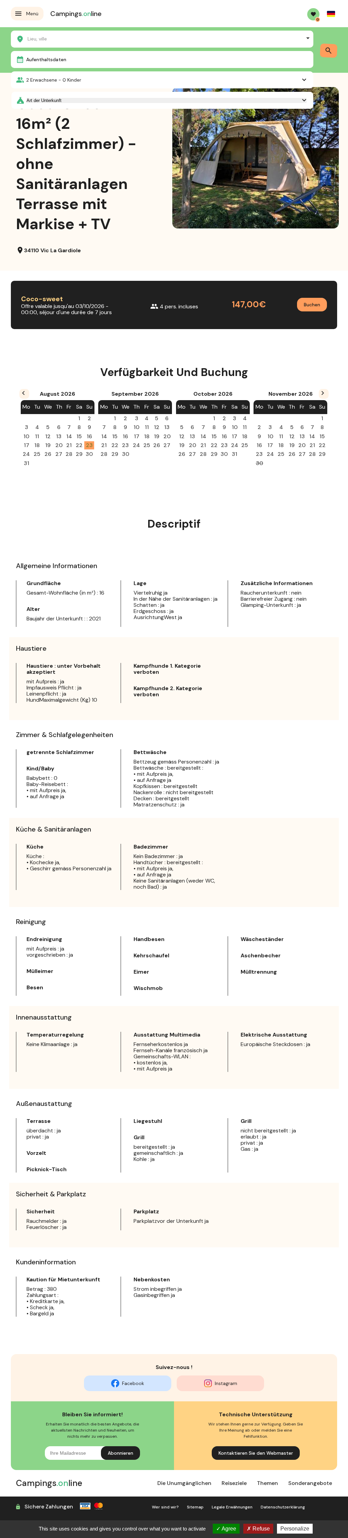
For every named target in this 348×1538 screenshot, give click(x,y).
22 (79, 445)
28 (69, 454)
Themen (267, 1483)
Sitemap (195, 1507)
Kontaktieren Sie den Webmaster (256, 1453)
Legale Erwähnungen (232, 1507)
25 (37, 454)
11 (37, 436)
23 (89, 445)
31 (26, 463)
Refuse (260, 1529)
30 (89, 454)
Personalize (294, 1529)
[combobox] (162, 38)
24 (26, 454)
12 (48, 436)
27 (58, 454)
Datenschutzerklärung (283, 1507)
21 (69, 445)
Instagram (226, 1383)
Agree (228, 1529)
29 (79, 454)
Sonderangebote (310, 1483)
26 (48, 454)
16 (89, 436)
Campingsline (76, 13)
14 (69, 436)
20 (59, 445)
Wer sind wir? (165, 1507)
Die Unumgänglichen (184, 1483)
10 (26, 436)
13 (59, 436)
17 (26, 445)
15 (79, 436)
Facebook (133, 1383)
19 (48, 445)
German (331, 14)
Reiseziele (234, 1483)
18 (37, 445)
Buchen (312, 305)
